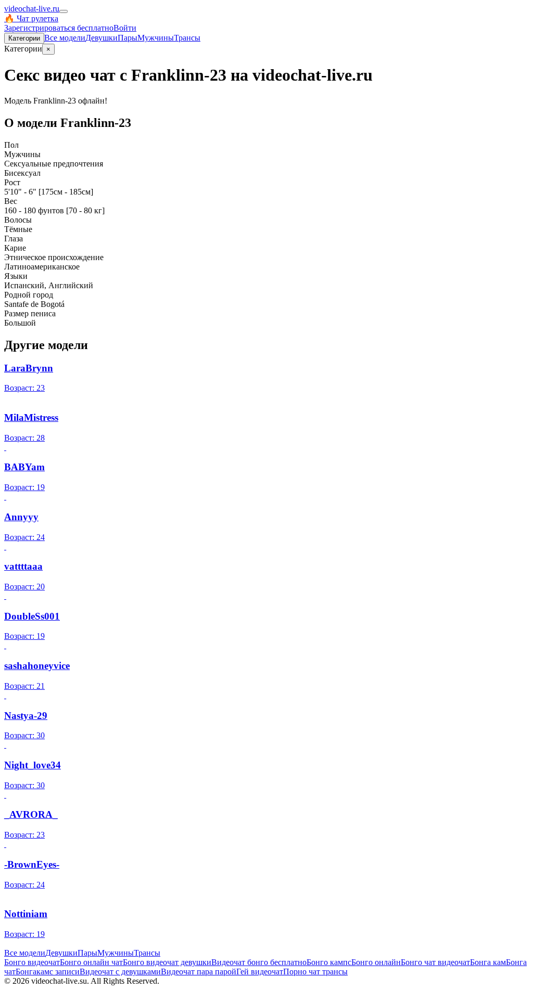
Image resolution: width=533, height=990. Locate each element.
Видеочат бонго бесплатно (259, 962)
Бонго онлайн (376, 962)
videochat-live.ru (31, 8)
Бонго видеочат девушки (167, 962)
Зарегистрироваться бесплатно (58, 27)
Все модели (24, 952)
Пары (127, 37)
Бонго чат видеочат (435, 962)
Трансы (187, 37)
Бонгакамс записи (48, 971)
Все (64, 37)
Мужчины (155, 37)
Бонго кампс (329, 962)
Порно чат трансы (315, 971)
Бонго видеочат (32, 962)
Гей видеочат (259, 971)
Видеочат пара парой (198, 971)
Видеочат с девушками (120, 971)
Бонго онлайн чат (91, 962)
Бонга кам (488, 962)
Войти (124, 27)
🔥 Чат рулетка (31, 18)
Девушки (101, 37)
